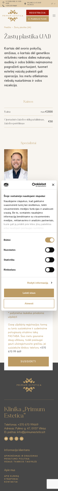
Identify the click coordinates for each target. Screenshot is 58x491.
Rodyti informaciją (37, 282)
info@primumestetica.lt (31, 432)
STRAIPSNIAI (11, 479)
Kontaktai (11, 482)
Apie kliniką (11, 476)
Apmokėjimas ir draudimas (21, 456)
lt (52, 4)
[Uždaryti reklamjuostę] (53, 185)
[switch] (49, 249)
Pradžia (7, 27)
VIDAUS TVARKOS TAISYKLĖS (20, 461)
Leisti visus (29, 293)
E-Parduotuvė (38, 19)
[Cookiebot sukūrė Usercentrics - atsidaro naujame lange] (34, 185)
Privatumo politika (16, 459)
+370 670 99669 (11, 6)
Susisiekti (28, 361)
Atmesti (29, 303)
